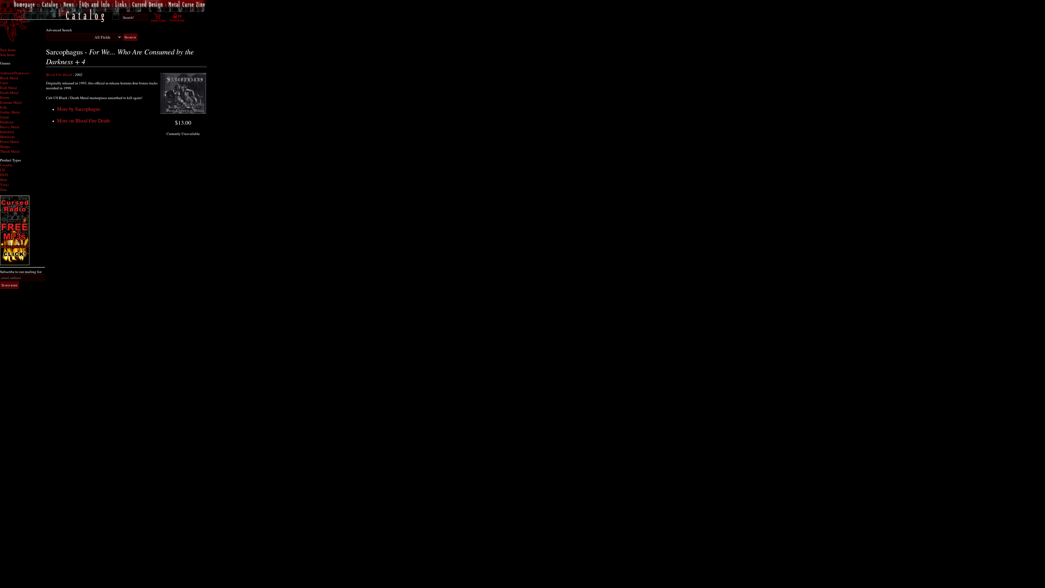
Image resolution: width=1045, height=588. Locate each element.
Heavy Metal (9, 126)
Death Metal (9, 92)
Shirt (3, 179)
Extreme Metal (11, 102)
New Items (8, 49)
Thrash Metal (10, 151)
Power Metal (9, 141)
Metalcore (7, 136)
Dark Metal (8, 87)
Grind (4, 117)
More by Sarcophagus (78, 108)
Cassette (6, 165)
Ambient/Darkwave (14, 73)
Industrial (7, 131)
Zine (3, 189)
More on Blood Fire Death (83, 120)
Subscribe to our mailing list (21, 271)
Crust (4, 82)
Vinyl (4, 184)
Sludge (5, 146)
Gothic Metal (10, 112)
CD (2, 169)
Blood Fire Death (59, 74)
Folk (3, 107)
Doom (4, 97)
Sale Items (7, 54)
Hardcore (7, 122)
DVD (4, 174)
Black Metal (9, 77)
